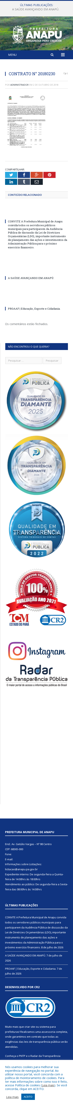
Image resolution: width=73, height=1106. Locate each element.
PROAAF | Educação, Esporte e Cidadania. (34, 308)
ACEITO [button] (28, 1096)
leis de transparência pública (42, 1042)
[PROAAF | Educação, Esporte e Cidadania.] (36, 301)
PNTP (22, 1056)
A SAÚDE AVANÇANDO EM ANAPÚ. (35, 9)
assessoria (48, 1032)
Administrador (19, 84)
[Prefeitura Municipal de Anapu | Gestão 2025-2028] (36, 34)
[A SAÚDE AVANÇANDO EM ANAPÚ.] (36, 270)
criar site (30, 1026)
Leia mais (48, 1085)
